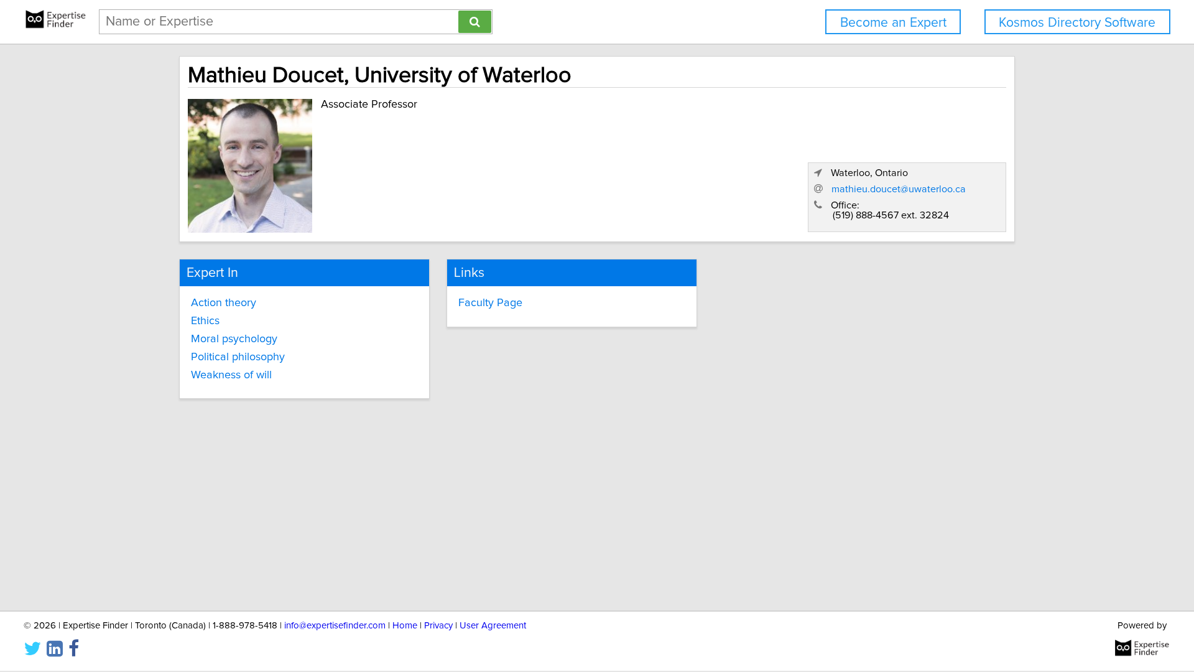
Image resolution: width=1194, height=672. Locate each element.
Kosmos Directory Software (1077, 22)
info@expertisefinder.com (335, 625)
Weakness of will (231, 375)
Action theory (223, 303)
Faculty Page (490, 303)
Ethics (205, 321)
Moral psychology (234, 339)
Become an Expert (893, 22)
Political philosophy (238, 357)
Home (404, 625)
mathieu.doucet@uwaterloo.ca (898, 189)
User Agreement (493, 625)
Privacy (438, 625)
